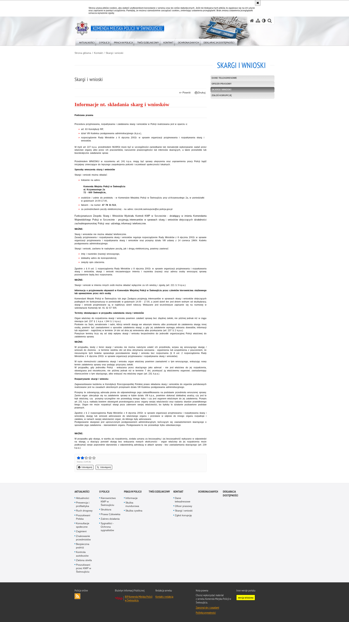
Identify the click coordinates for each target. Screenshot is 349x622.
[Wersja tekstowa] (264, 20)
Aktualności (82, 491)
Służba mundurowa (132, 504)
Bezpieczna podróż (82, 546)
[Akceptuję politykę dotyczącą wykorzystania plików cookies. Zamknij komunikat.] (257, 3)
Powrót (186, 92)
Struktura (106, 509)
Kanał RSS (77, 596)
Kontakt (98, 52)
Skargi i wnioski (114, 52)
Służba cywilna (133, 510)
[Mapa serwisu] (258, 20)
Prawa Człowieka (110, 514)
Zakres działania (110, 518)
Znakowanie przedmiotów (83, 538)
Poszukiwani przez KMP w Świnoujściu (83, 568)
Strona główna (83, 52)
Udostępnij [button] (86, 467)
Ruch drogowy (84, 510)
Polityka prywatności (206, 612)
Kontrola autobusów (82, 554)
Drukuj (201, 92)
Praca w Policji (133, 491)
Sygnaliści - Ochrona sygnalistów (107, 527)
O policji (104, 491)
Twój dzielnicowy (159, 491)
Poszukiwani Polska (83, 517)
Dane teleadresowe (224, 78)
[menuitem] (87, 42)
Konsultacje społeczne (82, 525)
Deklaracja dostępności (230, 493)
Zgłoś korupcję (222, 95)
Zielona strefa (84, 560)
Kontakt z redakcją (164, 596)
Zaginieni (81, 531)
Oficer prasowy (222, 84)
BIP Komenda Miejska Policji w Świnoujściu (138, 598)
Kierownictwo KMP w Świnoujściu (108, 501)
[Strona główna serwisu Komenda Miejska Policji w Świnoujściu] (252, 20)
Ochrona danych (208, 491)
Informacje (131, 498)
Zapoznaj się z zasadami (207, 607)
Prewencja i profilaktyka (82, 504)
